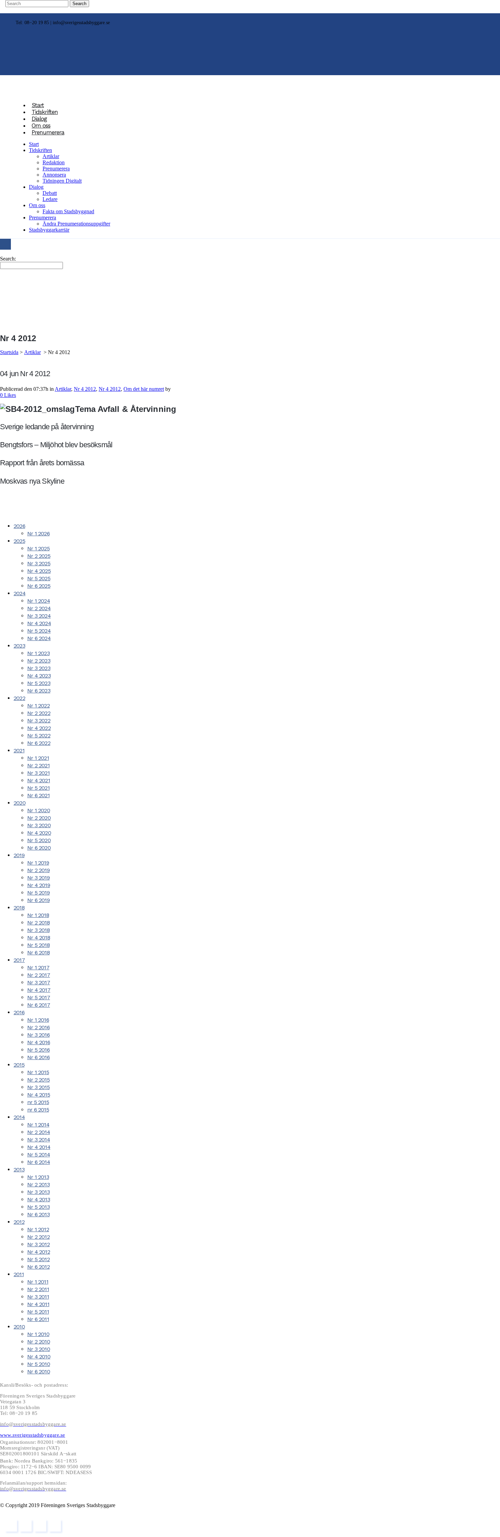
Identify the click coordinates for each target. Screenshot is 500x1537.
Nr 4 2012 (85, 389)
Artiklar (32, 352)
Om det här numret (143, 389)
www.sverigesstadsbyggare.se (32, 1435)
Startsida (9, 352)
